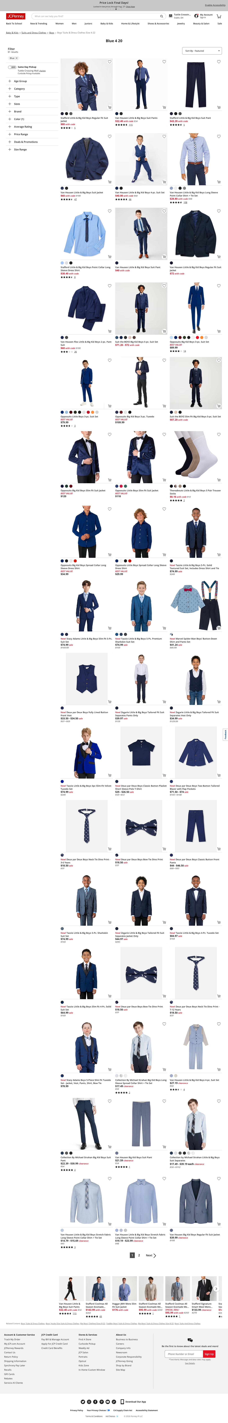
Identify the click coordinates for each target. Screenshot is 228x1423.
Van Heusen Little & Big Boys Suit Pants (136, 117)
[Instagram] (89, 1402)
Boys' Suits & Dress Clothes (33, 1323)
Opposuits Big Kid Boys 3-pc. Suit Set (189, 341)
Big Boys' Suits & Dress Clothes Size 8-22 (156, 1323)
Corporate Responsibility (129, 1356)
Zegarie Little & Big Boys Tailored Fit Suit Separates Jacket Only (139, 934)
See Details (190, 1363)
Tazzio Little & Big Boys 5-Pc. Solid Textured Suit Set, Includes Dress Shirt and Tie (194, 567)
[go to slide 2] (110, 9)
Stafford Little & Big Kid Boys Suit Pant (190, 117)
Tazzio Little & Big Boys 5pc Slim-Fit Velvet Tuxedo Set (86, 787)
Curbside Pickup (87, 1343)
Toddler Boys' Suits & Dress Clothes (121, 1323)
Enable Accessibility (215, 5)
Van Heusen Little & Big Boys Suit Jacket (82, 192)
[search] (163, 16)
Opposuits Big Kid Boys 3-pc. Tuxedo (134, 416)
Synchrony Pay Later (14, 1365)
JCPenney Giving (124, 1361)
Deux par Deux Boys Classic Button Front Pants (194, 861)
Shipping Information (15, 1361)
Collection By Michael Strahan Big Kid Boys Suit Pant (86, 1159)
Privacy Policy (76, 1410)
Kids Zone (84, 1365)
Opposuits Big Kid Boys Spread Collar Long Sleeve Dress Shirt (83, 567)
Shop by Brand (123, 1365)
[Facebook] (96, 1402)
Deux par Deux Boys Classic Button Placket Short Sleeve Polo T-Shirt (141, 787)
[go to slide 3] (113, 9)
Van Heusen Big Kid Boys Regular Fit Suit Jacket (195, 1234)
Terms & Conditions (94, 1416)
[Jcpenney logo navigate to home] (15, 16)
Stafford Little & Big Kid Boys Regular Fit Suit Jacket (84, 119)
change (42, 71)
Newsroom (121, 1352)
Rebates (8, 1378)
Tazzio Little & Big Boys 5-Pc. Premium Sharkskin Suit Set (138, 640)
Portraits (83, 1356)
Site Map (120, 1369)
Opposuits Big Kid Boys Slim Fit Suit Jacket (83, 490)
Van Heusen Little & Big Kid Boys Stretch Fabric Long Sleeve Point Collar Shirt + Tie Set (86, 1236)
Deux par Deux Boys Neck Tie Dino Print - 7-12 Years (195, 1008)
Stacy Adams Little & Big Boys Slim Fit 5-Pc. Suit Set (86, 640)
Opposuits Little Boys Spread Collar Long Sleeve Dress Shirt (140, 567)
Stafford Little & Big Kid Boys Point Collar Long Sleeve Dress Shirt (85, 269)
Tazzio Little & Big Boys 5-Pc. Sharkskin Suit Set (84, 934)
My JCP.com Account (14, 1343)
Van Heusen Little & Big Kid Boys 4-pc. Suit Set (140, 192)
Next (149, 1255)
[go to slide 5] (119, 9)
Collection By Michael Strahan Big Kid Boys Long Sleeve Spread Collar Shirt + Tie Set (141, 1082)
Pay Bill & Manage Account (55, 1339)
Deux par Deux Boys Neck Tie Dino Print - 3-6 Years (85, 861)
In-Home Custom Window (92, 1369)
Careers (120, 1343)
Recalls (7, 1369)
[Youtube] (108, 1402)
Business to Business (127, 1339)
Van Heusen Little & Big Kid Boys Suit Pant (137, 267)
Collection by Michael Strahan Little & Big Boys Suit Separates (195, 1159)
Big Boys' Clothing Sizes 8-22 (92, 1323)
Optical (82, 1361)
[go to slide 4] (116, 9)
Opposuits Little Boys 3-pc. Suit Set (79, 416)
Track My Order (12, 1339)
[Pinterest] (102, 1402)
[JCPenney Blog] (114, 1402)
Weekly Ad (84, 1348)
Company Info (123, 1348)
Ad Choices (110, 1416)
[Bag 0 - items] (219, 16)
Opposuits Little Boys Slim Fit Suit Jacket (136, 490)
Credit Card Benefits (51, 1348)
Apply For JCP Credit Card (54, 1343)
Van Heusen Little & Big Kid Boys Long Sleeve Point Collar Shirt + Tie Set (194, 194)
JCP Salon (83, 1352)
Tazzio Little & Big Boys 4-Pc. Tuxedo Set (194, 932)
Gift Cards (9, 1374)
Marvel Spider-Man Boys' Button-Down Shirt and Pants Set (193, 640)
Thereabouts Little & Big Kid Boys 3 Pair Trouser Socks (195, 492)
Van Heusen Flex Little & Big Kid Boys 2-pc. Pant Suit (86, 343)
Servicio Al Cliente (13, 1382)
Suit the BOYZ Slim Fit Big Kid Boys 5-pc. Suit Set (195, 416)
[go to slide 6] (121, 9)
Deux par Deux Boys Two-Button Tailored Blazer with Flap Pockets (195, 787)
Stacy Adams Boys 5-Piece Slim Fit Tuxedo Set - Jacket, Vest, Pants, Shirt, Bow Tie (86, 1082)
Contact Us (9, 1352)
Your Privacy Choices (96, 1410)
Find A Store (85, 1339)
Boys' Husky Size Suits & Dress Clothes (62, 1323)
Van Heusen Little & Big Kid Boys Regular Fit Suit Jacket (195, 269)
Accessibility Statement (147, 1410)
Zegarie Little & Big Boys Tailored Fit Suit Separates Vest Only (194, 714)
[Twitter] (83, 1402)
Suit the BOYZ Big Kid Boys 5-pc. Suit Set (136, 341)
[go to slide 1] (107, 9)
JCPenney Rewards (13, 1348)
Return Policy (11, 1356)
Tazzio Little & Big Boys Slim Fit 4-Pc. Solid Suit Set (86, 1008)
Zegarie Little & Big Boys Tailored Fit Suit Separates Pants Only (139, 714)
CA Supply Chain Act (122, 1410)
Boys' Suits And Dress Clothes (187, 1323)
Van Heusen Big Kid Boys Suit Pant (133, 1157)
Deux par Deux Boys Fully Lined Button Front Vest (84, 714)
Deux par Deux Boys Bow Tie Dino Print (139, 859)
